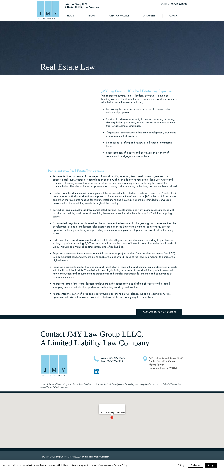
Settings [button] (181, 465)
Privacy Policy (120, 465)
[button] (119, 16)
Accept (211, 465)
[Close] (220, 465)
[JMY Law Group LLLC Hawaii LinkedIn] (96, 371)
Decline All (195, 465)
